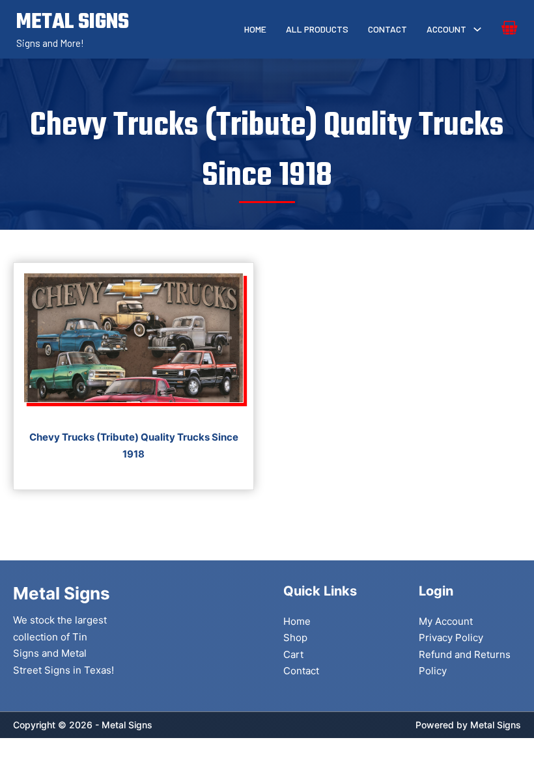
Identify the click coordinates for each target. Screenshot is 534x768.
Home (255, 28)
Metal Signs (495, 724)
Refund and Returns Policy (465, 663)
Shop (295, 637)
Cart (293, 654)
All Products (317, 28)
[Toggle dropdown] (477, 29)
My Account (446, 621)
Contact (387, 28)
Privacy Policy (451, 637)
